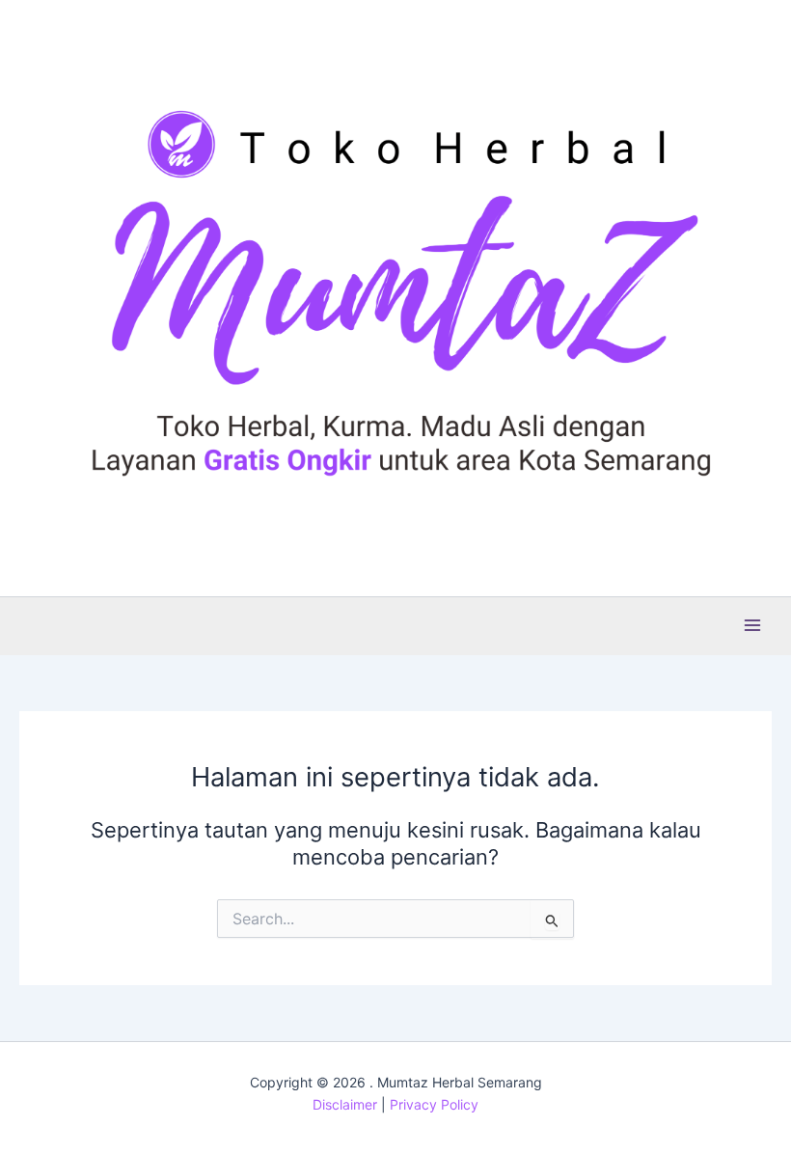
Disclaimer (345, 1104)
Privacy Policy (434, 1104)
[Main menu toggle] (752, 625)
